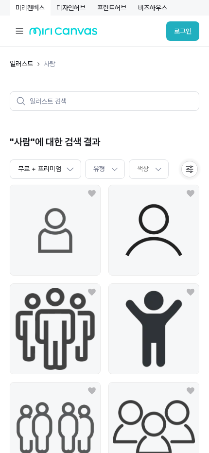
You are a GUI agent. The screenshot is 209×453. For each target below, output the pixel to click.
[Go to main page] (63, 34)
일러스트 (21, 64)
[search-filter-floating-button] (189, 169)
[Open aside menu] (19, 31)
